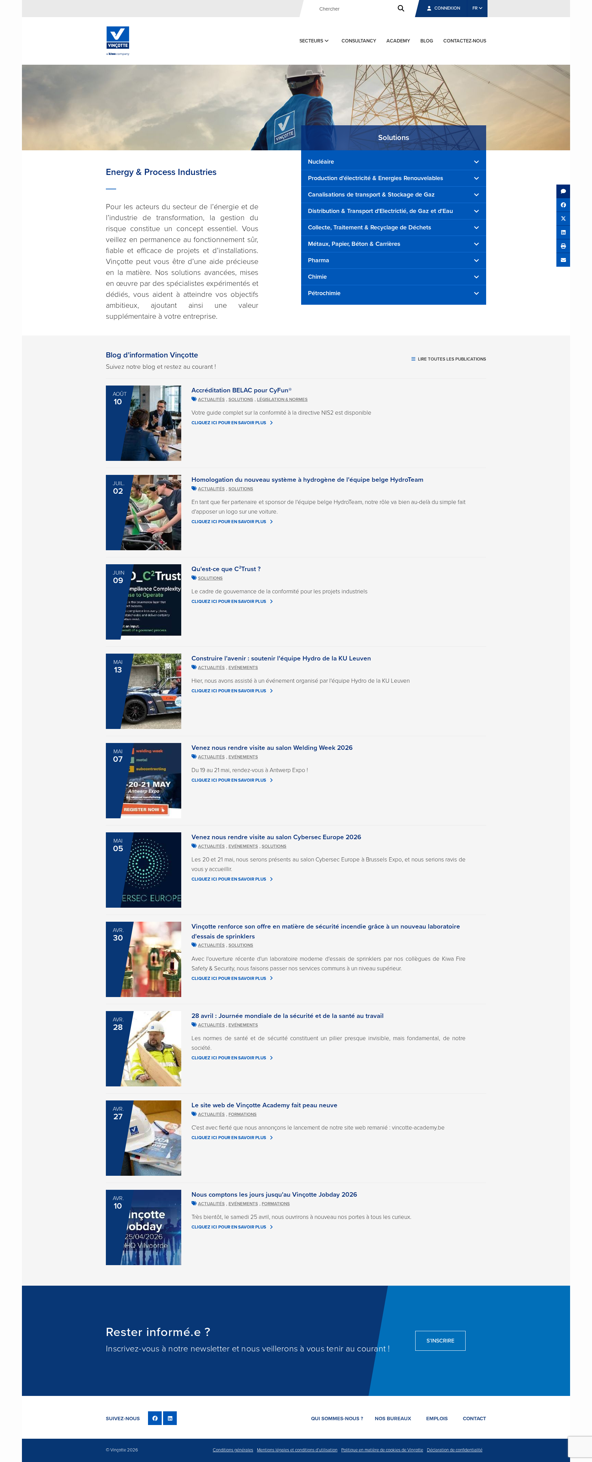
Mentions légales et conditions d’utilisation (297, 1450)
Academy (398, 41)
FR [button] (475, 8)
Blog (426, 41)
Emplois (437, 1418)
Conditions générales (233, 1450)
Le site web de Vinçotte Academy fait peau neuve (264, 1105)
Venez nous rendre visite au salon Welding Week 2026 (272, 748)
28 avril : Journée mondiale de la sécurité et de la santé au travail (288, 1016)
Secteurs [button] (311, 41)
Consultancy (359, 41)
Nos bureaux (393, 1418)
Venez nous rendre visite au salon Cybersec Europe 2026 (276, 837)
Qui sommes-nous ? (337, 1418)
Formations (243, 1114)
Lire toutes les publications (451, 359)
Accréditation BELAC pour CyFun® (242, 390)
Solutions (241, 399)
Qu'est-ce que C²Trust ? (226, 569)
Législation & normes (282, 399)
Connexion (447, 8)
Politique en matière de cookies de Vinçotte (382, 1450)
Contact (474, 1418)
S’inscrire (440, 1340)
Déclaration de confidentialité (454, 1450)
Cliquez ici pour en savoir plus (229, 423)
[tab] (393, 162)
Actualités (211, 399)
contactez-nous (464, 41)
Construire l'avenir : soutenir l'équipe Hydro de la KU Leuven (281, 658)
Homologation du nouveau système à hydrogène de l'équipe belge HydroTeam (307, 479)
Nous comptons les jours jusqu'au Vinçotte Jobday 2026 (274, 1194)
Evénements (243, 667)
